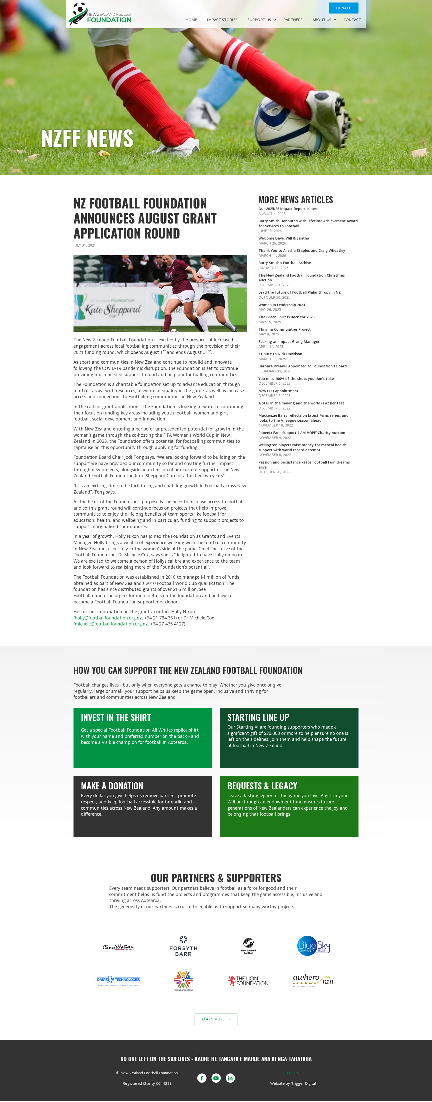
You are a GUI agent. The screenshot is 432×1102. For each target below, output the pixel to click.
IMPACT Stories (222, 19)
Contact (352, 19)
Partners (292, 19)
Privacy (293, 1072)
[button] (260, 20)
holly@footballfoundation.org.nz (108, 618)
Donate (343, 8)
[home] (124, 14)
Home (191, 19)
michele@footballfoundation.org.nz (111, 624)
